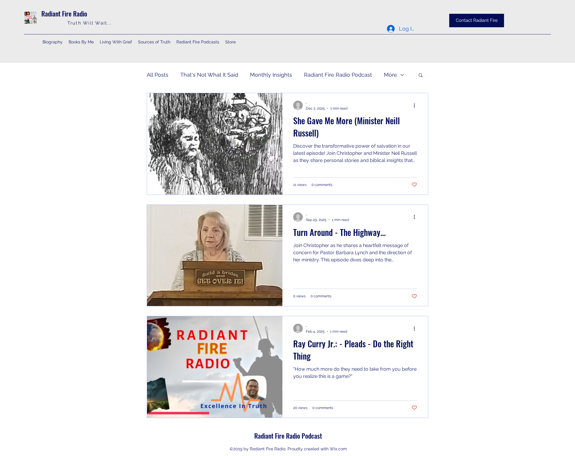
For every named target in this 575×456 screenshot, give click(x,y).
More (390, 75)
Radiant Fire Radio (64, 13)
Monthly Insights (271, 75)
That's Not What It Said (209, 75)
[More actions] (416, 105)
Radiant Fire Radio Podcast (338, 75)
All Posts (157, 75)
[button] (420, 75)
